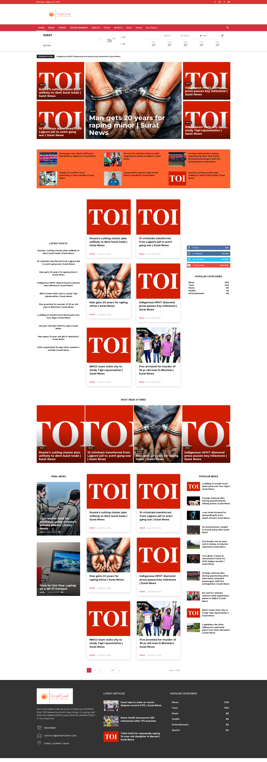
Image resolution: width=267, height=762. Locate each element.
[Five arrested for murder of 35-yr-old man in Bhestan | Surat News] (158, 345)
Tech (129, 27)
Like (226, 248)
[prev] (224, 56)
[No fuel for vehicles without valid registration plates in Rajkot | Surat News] (113, 159)
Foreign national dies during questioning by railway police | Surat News (216, 501)
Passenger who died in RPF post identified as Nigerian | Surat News (77, 154)
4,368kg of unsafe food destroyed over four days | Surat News (58, 316)
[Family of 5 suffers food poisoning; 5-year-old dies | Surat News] (48, 178)
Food (107, 27)
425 (112, 670)
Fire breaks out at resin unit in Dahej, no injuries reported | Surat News (215, 544)
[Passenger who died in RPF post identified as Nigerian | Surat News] (48, 159)
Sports (118, 27)
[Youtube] (229, 2)
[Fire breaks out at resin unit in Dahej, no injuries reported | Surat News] (193, 544)
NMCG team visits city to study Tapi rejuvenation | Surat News (85, 56)
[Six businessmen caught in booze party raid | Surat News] (193, 529)
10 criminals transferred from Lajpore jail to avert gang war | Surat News (58, 262)
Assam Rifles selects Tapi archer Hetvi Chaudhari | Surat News (141, 174)
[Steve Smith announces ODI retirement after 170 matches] (110, 721)
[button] (227, 28)
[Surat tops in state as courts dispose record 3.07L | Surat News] (110, 705)
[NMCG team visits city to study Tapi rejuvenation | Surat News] (206, 120)
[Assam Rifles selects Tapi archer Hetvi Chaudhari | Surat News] (113, 178)
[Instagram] (219, 2)
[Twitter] (224, 2)
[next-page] (119, 670)
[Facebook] (215, 2)
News (51, 27)
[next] (228, 56)
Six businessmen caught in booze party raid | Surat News (215, 530)
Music (139, 27)
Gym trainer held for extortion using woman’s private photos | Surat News (58, 523)
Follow (225, 253)
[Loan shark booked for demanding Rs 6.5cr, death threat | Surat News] (193, 515)
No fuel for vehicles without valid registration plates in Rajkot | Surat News (142, 156)
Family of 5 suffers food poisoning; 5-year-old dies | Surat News (76, 175)
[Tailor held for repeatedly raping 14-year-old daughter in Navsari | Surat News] (110, 737)
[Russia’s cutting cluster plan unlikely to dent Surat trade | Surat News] (60, 81)
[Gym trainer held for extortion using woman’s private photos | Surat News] (58, 509)
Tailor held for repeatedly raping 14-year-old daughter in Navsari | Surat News (140, 736)
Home (41, 27)
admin (42, 532)
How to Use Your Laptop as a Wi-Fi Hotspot (58, 587)
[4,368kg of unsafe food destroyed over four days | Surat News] (193, 486)
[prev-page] (188, 640)
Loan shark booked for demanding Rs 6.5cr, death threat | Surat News (216, 515)
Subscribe (224, 265)
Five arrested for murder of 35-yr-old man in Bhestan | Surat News (58, 305)
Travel (62, 27)
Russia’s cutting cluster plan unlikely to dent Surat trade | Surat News (206, 175)
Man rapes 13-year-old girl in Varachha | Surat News (58, 338)
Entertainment (79, 27)
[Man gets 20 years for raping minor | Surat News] (134, 100)
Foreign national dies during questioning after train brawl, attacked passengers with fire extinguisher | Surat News (204, 157)
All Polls (151, 27)
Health (96, 27)
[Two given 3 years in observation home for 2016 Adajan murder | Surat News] (193, 558)
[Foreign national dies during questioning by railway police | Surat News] (193, 501)
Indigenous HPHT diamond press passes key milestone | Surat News (58, 284)
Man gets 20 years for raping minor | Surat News (58, 273)
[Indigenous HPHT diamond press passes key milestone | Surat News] (206, 81)
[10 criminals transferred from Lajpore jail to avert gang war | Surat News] (60, 120)
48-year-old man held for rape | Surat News (58, 327)
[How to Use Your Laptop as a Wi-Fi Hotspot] (58, 569)
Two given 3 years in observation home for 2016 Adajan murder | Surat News (213, 560)
